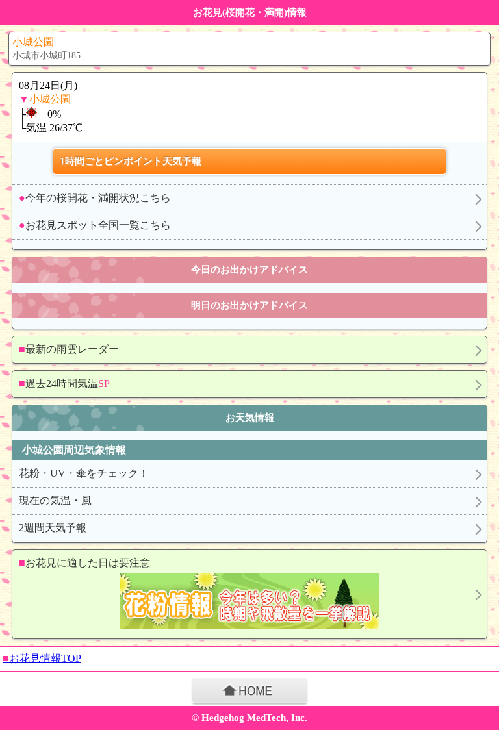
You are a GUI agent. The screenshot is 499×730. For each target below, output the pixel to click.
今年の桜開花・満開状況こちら (95, 197)
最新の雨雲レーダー (69, 349)
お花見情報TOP (42, 658)
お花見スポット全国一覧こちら (95, 225)
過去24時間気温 (64, 383)
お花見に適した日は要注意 (84, 562)
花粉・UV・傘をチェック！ (84, 473)
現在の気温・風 (55, 500)
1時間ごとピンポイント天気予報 (130, 161)
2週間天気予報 (52, 527)
